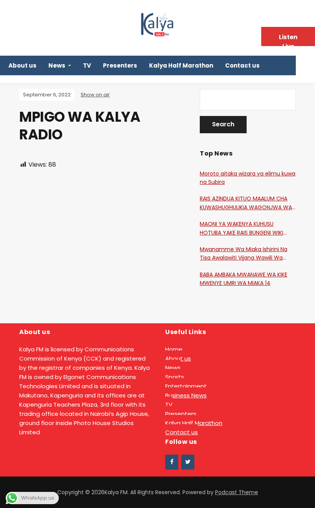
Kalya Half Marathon (181, 65)
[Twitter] (187, 462)
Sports (174, 377)
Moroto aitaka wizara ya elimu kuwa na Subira (247, 178)
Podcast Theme (236, 492)
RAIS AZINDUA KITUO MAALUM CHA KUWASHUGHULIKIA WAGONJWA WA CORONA (246, 203)
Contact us (242, 65)
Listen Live (288, 39)
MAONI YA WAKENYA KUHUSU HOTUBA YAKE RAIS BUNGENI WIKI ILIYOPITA (241, 228)
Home (173, 349)
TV (87, 65)
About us (22, 65)
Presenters (120, 65)
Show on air (95, 94)
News (56, 65)
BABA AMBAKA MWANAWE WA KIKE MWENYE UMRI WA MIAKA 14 (243, 279)
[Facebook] (171, 462)
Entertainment (186, 386)
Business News (186, 395)
